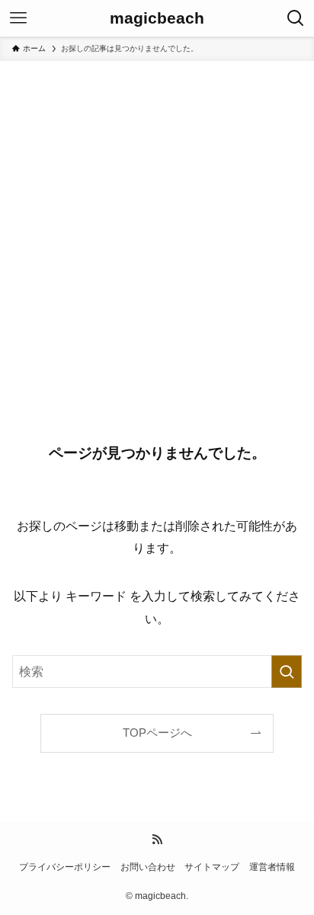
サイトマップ (211, 867)
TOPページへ (157, 733)
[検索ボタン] (295, 18)
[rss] (157, 839)
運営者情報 (272, 867)
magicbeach (157, 19)
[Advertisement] (157, 225)
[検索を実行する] (286, 671)
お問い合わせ (147, 867)
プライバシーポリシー (65, 867)
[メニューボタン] (18, 18)
